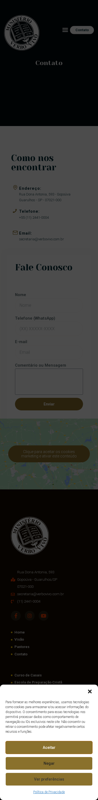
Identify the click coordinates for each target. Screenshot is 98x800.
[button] (90, 691)
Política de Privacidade (49, 792)
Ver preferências (49, 779)
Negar (49, 763)
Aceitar (49, 747)
